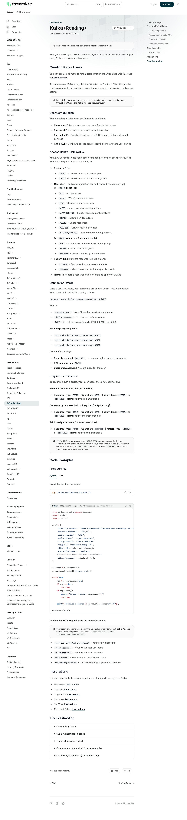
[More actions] (131, 28)
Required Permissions (158, 44)
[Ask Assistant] (130, 492)
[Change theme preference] (178, 4)
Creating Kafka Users (156, 26)
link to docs (73, 684)
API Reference (23, 12)
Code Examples (153, 48)
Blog (14, 27)
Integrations (152, 57)
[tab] (53, 475)
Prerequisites (155, 52)
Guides (10, 12)
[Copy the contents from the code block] (125, 492)
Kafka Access (59, 77)
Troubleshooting (154, 61)
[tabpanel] (92, 491)
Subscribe (17, 32)
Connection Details (157, 39)
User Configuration (157, 30)
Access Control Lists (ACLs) (161, 35)
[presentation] (91, 561)
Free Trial (16, 21)
